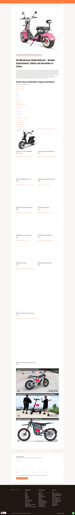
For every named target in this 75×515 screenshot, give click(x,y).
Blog (54, 1)
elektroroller (18, 95)
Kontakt (26, 495)
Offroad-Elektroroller (42, 504)
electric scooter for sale (55, 493)
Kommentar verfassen (19, 56)
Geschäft (26, 493)
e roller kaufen (18, 106)
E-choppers (26, 1)
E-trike (40, 493)
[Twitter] (59, 513)
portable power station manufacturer (30, 506)
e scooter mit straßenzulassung (21, 104)
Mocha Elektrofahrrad (19, 124)
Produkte (24, 56)
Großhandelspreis (47, 1)
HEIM (37, 443)
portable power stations (42, 506)
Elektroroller (40, 1)
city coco (40, 498)
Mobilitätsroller (54, 505)
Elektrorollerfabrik (27, 505)
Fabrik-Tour (54, 496)
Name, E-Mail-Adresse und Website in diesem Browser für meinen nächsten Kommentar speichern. (32, 475)
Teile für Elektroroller (55, 502)
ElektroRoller (40, 495)
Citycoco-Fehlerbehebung (20, 126)
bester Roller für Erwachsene (43, 502)
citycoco (26, 498)
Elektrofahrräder (32, 1)
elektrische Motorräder (42, 501)
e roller (17, 93)
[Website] (52, 472)
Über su (26, 494)
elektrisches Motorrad (28, 501)
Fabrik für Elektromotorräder (56, 501)
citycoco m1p (27, 502)
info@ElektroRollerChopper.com (57, 494)
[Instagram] (61, 513)
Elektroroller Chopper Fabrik (20, 86)
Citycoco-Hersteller (55, 498)
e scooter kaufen (18, 102)
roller (17, 91)
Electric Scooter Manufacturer (56, 495)
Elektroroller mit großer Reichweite (30, 504)
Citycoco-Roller (54, 503)
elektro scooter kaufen (19, 122)
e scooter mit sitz (18, 115)
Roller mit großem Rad (42, 503)
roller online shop (18, 111)
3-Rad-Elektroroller (41, 505)
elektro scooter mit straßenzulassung (21, 117)
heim (21, 1)
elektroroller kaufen (19, 113)
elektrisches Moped (55, 504)
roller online (18, 97)
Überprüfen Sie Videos (42, 496)
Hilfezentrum (27, 496)
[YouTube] (63, 513)
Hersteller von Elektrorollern (56, 497)
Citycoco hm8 (27, 503)
